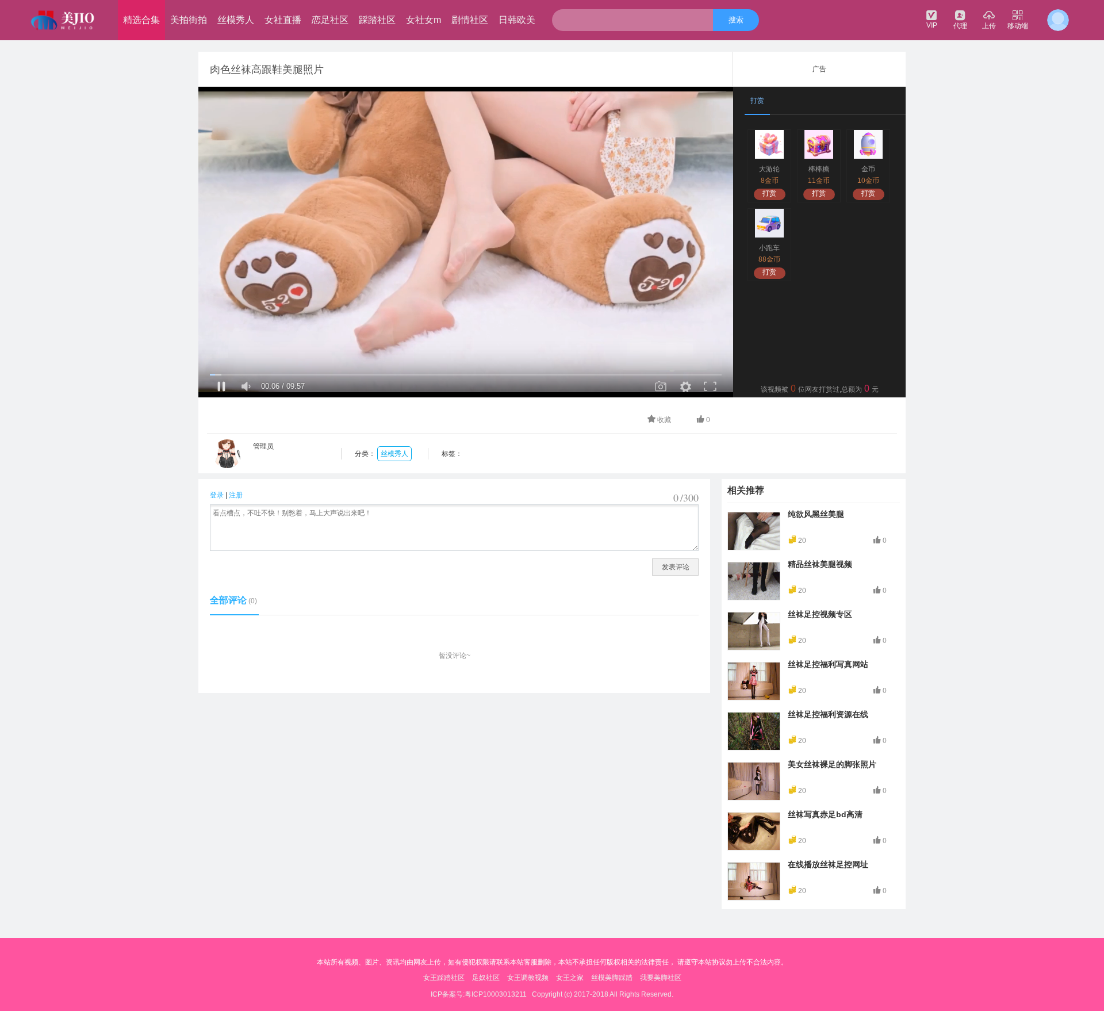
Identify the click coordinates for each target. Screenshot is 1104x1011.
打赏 (769, 193)
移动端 (1017, 26)
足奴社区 (486, 978)
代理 (960, 26)
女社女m (423, 20)
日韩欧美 (517, 20)
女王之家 (570, 978)
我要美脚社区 (660, 978)
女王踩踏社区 (444, 978)
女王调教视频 (528, 978)
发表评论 (675, 567)
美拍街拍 (188, 20)
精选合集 (141, 20)
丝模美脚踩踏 (611, 978)
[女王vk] (63, 20)
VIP (931, 25)
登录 (217, 495)
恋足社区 (330, 20)
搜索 (736, 20)
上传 (989, 26)
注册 (236, 495)
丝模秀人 (235, 20)
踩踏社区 (377, 20)
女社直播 (282, 20)
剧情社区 (469, 20)
